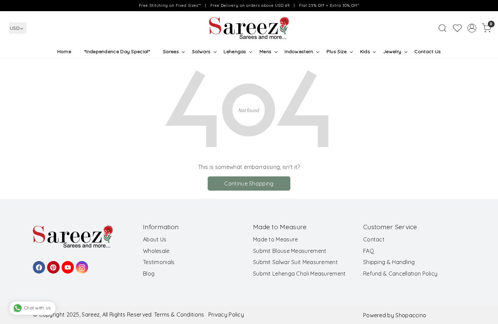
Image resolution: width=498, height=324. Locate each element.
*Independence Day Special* (117, 51)
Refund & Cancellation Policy (400, 273)
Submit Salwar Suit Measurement (295, 262)
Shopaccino (410, 315)
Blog (148, 273)
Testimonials (159, 262)
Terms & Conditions (179, 314)
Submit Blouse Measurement (290, 250)
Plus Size (337, 51)
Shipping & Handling (389, 262)
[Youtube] (67, 264)
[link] (442, 28)
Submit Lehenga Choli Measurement (299, 273)
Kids (365, 51)
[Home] (249, 28)
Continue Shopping (248, 183)
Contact (374, 239)
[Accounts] (472, 28)
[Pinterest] (52, 264)
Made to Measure (275, 239)
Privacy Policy (226, 314)
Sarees (171, 51)
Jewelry (392, 51)
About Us (154, 239)
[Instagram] (81, 264)
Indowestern (299, 51)
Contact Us (427, 51)
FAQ (368, 250)
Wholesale (156, 250)
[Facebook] (38, 264)
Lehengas (235, 51)
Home (64, 51)
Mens (265, 51)
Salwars (201, 51)
